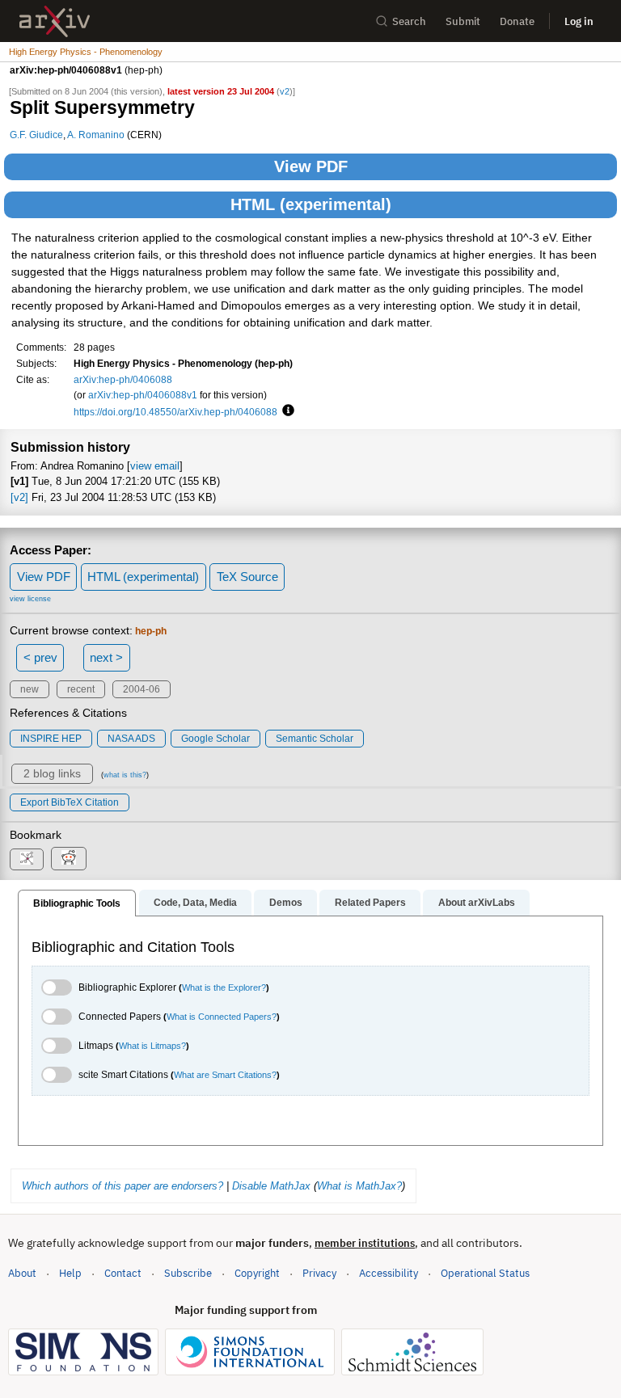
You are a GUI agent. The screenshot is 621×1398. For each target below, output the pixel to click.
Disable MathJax (271, 1186)
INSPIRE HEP (51, 738)
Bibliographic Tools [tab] (76, 903)
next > (106, 657)
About (22, 1273)
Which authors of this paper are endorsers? (122, 1186)
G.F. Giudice (36, 134)
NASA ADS (131, 738)
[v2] (19, 497)
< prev (40, 657)
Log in (579, 21)
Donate (517, 21)
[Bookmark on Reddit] (69, 858)
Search (409, 21)
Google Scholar (215, 738)
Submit (463, 21)
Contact (123, 1273)
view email (155, 466)
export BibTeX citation (69, 802)
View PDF (311, 166)
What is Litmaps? (152, 1046)
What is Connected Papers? (222, 1016)
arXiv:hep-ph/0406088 (123, 379)
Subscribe (188, 1273)
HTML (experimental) (310, 204)
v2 (284, 91)
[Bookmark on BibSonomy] (27, 859)
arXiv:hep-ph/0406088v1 (142, 395)
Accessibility (388, 1273)
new (29, 689)
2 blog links (52, 773)
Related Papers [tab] (370, 902)
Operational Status (485, 1272)
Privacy (319, 1273)
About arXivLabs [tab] (476, 902)
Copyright (257, 1273)
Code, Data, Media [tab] (195, 902)
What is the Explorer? (224, 987)
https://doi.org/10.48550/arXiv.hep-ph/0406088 (175, 411)
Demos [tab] (285, 902)
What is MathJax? (359, 1186)
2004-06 (141, 689)
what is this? (125, 775)
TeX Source (247, 576)
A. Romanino (96, 134)
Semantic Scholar (314, 738)
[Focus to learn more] (285, 411)
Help (70, 1273)
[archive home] (54, 21)
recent (81, 689)
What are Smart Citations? (225, 1075)
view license (30, 599)
